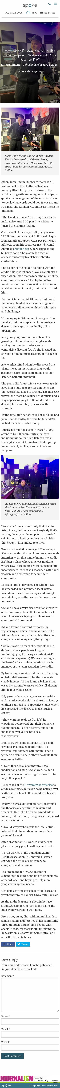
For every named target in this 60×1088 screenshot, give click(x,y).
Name (5, 1016)
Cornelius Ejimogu (32, 71)
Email (5, 1029)
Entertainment (10, 64)
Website (5, 1042)
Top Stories (49, 13)
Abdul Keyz (21, 249)
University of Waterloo (38, 785)
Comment (7, 976)
